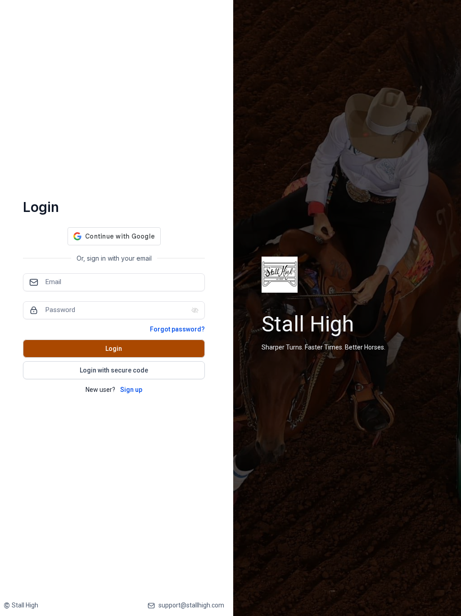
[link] (21, 605)
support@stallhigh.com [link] (191, 605)
